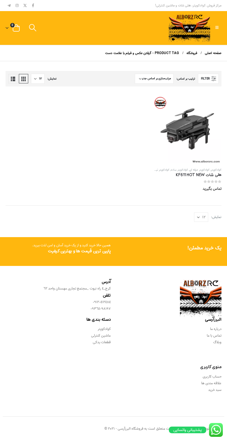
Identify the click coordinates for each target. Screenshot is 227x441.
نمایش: (51, 78)
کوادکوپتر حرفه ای (199, 170)
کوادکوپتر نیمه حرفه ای (156, 170)
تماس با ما (214, 336)
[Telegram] (9, 5)
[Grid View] (23, 78)
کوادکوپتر (216, 170)
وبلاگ (217, 342)
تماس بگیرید (162, 104)
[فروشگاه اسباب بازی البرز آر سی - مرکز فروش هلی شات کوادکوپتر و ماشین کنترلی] (189, 28)
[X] (25, 5)
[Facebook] (33, 5)
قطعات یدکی (102, 342)
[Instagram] (17, 5)
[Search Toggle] (32, 28)
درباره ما (215, 329)
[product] (187, 129)
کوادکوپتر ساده (179, 170)
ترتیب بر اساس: (185, 78)
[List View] (13, 78)
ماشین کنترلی (101, 336)
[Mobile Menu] (216, 28)
